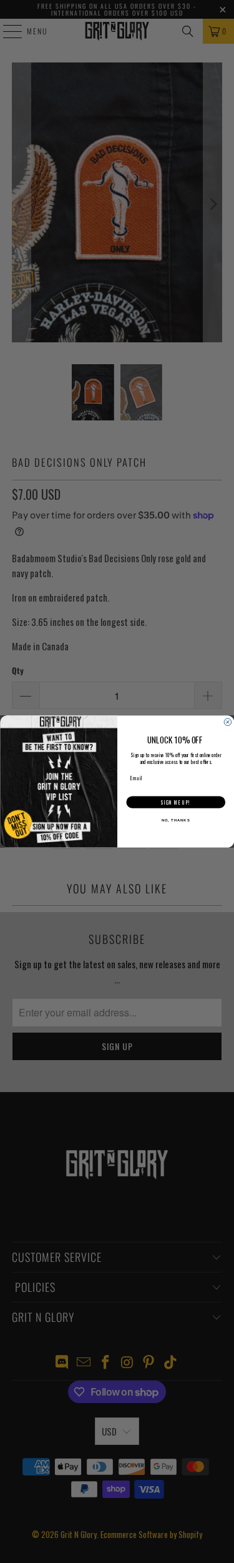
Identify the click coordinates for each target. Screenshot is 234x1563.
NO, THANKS (175, 820)
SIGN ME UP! (175, 802)
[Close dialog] (228, 722)
